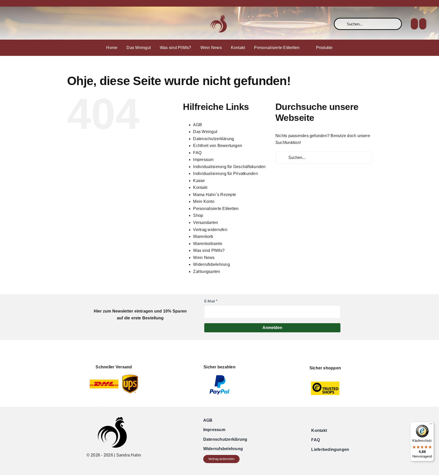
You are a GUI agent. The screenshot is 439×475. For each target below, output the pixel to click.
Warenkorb (203, 236)
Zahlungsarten (206, 271)
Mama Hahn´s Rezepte (214, 194)
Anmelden (272, 327)
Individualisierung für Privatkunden (225, 173)
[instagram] (22, 24)
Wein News (203, 257)
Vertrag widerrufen (210, 229)
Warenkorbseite (207, 243)
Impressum (203, 159)
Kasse (199, 180)
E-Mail (209, 301)
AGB (197, 125)
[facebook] (14, 24)
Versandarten (205, 222)
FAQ (197, 153)
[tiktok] (30, 24)
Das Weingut (205, 131)
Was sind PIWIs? (209, 250)
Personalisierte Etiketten (216, 208)
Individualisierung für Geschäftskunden (229, 167)
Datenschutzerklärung (213, 139)
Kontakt (200, 187)
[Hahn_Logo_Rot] (219, 11)
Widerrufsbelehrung (211, 264)
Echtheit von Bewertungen (217, 145)
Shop (198, 215)
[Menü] (431, 425)
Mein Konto (203, 201)
